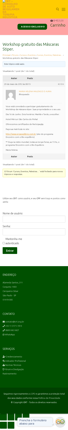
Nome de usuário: (13, 213)
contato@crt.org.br (14, 321)
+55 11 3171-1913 (13, 326)
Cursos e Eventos (27, 55)
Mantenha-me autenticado (13, 241)
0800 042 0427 (12, 330)
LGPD (32, 394)
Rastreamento (10, 373)
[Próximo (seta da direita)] (11, 425)
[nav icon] (63, 9)
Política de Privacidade (49, 398)
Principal (6, 55)
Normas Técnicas (13, 365)
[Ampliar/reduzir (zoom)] (3, 417)
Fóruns (15, 55)
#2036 (61, 84)
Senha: (7, 226)
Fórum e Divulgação (14, 369)
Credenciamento (13, 356)
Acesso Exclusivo (32, 26)
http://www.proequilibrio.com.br (21, 134)
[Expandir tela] (11, 417)
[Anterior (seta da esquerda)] (3, 425)
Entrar (10, 250)
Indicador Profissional (15, 361)
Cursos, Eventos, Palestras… (50, 55)
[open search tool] (57, 9)
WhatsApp (9, 334)
